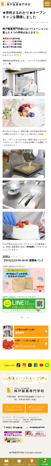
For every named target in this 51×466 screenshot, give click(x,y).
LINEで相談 (45, 464)
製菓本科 (8, 38)
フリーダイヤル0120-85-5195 (37, 408)
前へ (22, 317)
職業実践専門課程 (36, 419)
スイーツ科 (9, 41)
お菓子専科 (9, 47)
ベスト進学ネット (27, 422)
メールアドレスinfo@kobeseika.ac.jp (14, 408)
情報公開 (25, 419)
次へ (28, 317)
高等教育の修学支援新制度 (11, 422)
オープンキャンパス (19, 464)
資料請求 (6, 464)
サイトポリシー (34, 417)
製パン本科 (9, 44)
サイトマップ (7, 417)
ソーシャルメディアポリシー (12, 419)
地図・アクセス (32, 464)
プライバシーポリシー (20, 417)
